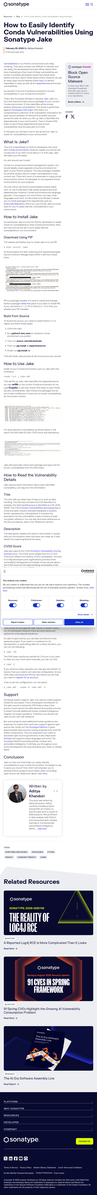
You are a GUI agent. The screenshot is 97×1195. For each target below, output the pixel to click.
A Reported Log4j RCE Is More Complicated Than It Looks (45, 943)
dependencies (43, 83)
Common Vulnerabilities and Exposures (39, 508)
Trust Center (59, 1173)
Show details (83, 614)
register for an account (27, 677)
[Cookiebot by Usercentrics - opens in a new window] (83, 571)
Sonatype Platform (38, 727)
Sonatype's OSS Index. (22, 110)
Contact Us (84, 1141)
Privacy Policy (25, 1168)
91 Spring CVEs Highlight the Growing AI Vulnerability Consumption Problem (42, 1011)
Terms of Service (11, 1168)
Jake (46, 99)
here (45, 773)
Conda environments (18, 150)
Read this (26, 303)
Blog (18, 16)
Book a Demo (74, 102)
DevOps (7, 738)
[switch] (36, 605)
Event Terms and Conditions (70, 1168)
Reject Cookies (17, 622)
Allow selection (48, 622)
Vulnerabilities (10, 63)
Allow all (79, 622)
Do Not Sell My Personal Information (19, 1173)
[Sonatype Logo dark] (16, 6)
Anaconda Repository (14, 204)
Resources (8, 16)
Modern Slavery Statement (44, 1168)
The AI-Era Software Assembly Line (29, 1078)
